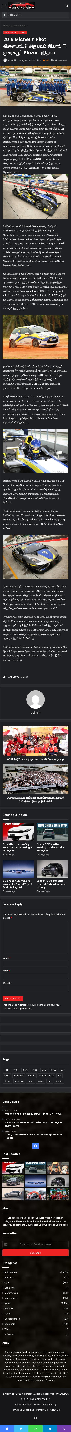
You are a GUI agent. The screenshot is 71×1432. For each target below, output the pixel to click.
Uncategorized (12, 1318)
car (62, 1070)
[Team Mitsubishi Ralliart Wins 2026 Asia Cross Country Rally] (58, 1194)
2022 (25, 1070)
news (30, 1081)
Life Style (9, 1287)
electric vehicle (46, 1075)
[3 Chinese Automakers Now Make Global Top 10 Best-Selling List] (18, 869)
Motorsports (20, 25)
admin (10, 60)
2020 (16, 1070)
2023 (35, 1070)
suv (50, 1081)
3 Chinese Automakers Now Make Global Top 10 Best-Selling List (17, 884)
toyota (59, 1081)
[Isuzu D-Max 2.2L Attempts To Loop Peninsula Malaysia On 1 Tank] (35, 1194)
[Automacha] (21, 5)
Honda (7, 1081)
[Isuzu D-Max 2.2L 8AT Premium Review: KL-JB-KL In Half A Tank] (13, 1181)
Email (6, 970)
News (22, 32)
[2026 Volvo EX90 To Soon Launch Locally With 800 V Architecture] (13, 1194)
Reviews (8, 1308)
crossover (18, 1075)
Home (8, 25)
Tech (7, 1313)
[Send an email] (15, 60)
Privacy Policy (49, 1404)
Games (11, 1334)
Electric (31, 1075)
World (7, 1329)
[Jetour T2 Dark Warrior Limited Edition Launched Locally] (52, 869)
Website (7, 983)
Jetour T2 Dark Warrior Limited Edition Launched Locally (52, 884)
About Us (55, 1409)
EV (59, 1075)
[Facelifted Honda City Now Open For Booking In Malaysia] (18, 832)
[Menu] (4, 7)
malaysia (19, 1081)
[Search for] (67, 7)
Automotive (10, 1272)
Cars (6, 1282)
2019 (6, 1070)
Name (7, 958)
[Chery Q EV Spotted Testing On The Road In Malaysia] (52, 832)
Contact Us (42, 1409)
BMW (53, 1070)
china (7, 1075)
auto (44, 1070)
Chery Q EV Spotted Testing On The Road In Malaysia (51, 847)
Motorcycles (11, 1293)
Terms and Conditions (22, 1409)
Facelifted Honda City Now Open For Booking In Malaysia (18, 847)
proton (41, 1081)
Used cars (9, 1324)
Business (9, 1277)
